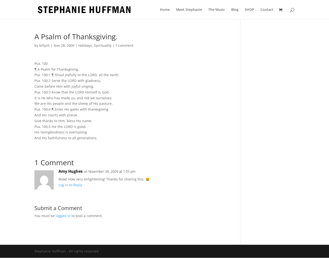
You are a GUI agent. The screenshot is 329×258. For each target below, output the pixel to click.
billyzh (44, 45)
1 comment (124, 45)
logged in (63, 215)
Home (165, 10)
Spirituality (103, 45)
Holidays (85, 45)
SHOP (249, 10)
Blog (234, 10)
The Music (216, 10)
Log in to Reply (70, 185)
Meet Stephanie (189, 10)
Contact (266, 10)
